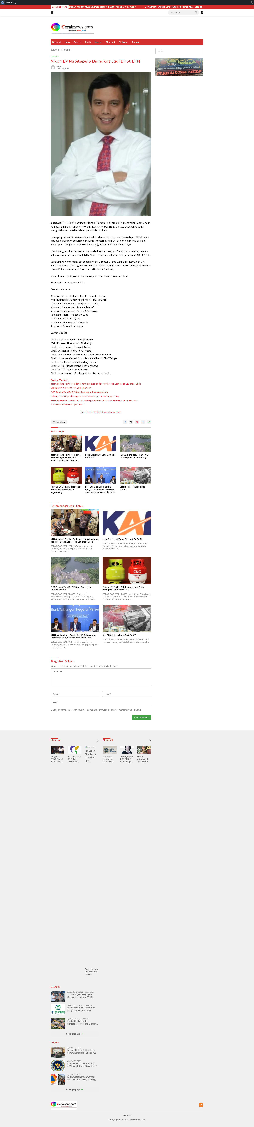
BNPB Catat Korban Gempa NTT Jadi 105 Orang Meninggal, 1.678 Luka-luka (82, 1078)
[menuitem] (2, 2)
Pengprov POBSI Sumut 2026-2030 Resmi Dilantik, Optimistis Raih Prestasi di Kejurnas (57, 759)
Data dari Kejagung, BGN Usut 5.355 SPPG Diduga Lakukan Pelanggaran (109, 759)
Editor (59, 66)
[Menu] (53, 12)
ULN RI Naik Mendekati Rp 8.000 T (67, 404)
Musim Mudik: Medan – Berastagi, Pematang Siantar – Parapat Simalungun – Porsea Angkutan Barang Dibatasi (82, 1022)
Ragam (135, 42)
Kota (67, 42)
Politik (88, 42)
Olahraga (123, 42)
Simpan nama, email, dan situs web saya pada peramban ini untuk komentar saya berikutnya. (97, 709)
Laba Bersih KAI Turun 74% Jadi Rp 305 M (71, 388)
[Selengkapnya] (97, 740)
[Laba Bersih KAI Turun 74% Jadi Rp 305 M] (100, 443)
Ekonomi (110, 42)
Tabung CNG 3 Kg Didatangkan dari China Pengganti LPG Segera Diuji (85, 396)
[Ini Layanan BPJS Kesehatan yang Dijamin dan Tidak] (58, 1009)
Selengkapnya (73, 1034)
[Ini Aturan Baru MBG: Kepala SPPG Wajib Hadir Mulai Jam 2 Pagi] (58, 1065)
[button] (196, 12)
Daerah (77, 42)
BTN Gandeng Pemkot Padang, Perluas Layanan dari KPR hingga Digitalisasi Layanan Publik (96, 383)
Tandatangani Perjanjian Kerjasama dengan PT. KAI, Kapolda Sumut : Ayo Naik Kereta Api (80, 995)
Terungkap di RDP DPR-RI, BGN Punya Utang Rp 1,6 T (126, 759)
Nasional (56, 42)
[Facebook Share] (125, 422)
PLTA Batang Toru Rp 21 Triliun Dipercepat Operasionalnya (79, 392)
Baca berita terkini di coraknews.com (101, 412)
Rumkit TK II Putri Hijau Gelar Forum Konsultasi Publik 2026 (81, 1051)
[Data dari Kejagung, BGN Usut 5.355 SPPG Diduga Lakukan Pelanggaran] (110, 750)
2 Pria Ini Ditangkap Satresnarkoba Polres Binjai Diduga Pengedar (137, 7)
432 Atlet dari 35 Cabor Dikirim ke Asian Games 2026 (74, 759)
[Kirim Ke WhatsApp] (149, 422)
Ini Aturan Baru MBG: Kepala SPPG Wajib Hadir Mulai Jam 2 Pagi (82, 1065)
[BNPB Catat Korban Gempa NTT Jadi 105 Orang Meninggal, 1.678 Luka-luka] (58, 1079)
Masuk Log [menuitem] (11, 2)
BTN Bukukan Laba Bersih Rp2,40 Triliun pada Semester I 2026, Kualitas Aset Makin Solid (94, 400)
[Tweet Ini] (131, 422)
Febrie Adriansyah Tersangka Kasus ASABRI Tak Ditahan (144, 759)
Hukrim (98, 42)
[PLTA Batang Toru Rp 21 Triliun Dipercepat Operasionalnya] (135, 443)
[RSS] (201, 1105)
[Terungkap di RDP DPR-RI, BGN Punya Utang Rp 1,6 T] (127, 750)
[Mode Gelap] (201, 12)
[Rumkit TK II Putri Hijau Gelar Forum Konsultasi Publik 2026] (58, 1052)
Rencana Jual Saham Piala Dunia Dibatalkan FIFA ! (91, 972)
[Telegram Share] (143, 422)
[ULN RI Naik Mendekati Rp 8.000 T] (135, 475)
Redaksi (127, 1115)
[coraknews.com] (73, 28)
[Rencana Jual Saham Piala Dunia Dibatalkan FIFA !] (92, 856)
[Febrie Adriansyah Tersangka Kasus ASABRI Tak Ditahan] (144, 750)
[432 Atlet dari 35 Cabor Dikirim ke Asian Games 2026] (74, 750)
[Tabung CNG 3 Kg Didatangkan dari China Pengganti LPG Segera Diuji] (66, 475)
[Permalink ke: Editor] (53, 67)
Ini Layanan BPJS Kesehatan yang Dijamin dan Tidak (81, 1009)
